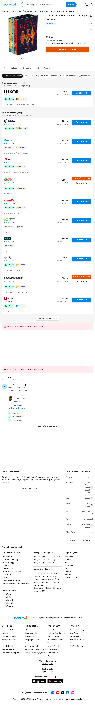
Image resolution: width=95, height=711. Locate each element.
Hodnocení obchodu (68, 76)
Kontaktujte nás (47, 664)
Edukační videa (53, 652)
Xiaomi (5, 577)
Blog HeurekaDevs (8, 649)
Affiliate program (53, 649)
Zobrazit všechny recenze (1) (47, 426)
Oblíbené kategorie (11, 552)
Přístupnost (6, 656)
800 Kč (65, 278)
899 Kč (65, 91)
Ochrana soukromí (31, 646)
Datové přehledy (54, 646)
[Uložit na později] (91, 30)
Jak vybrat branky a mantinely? (45, 560)
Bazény (67, 563)
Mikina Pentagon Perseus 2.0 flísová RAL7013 (47, 582)
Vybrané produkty (42, 569)
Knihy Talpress (8, 606)
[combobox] (43, 4)
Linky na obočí (8, 566)
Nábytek (68, 574)
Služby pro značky (54, 643)
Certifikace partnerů (77, 640)
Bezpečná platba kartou (33, 649)
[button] (14, 68)
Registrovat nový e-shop (56, 633)
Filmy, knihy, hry (16, 11)
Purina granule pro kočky (12, 571)
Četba (25, 11)
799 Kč (65, 200)
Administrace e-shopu (55, 630)
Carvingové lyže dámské (11, 580)
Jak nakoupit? (30, 630)
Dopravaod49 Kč (62, 124)
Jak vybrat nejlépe (42, 552)
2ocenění (23, 99)
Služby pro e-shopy (54, 636)
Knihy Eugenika (8, 600)
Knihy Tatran (7, 594)
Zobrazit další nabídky (47, 318)
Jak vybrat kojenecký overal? (44, 563)
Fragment (89, 477)
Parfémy (68, 560)
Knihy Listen (7, 597)
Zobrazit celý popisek (32, 488)
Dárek (21, 227)
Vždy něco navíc (77, 43)
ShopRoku (74, 633)
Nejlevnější (29, 76)
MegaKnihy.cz (23, 390)
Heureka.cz (5, 11)
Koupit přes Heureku (81, 178)
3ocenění (24, 128)
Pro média (5, 643)
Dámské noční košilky (10, 560)
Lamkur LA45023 (40, 591)
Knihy (30, 11)
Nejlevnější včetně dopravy (46, 76)
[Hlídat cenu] (91, 23)
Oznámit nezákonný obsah (11, 652)
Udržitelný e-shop (76, 646)
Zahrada (68, 571)
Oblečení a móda (71, 577)
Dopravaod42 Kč (62, 183)
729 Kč (65, 121)
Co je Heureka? (7, 630)
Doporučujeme (71, 552)
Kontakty (5, 633)
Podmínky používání (9, 636)
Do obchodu (81, 93)
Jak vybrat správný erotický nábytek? (47, 557)
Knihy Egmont (8, 603)
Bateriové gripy (8, 563)
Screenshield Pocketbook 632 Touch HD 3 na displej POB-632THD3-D (47, 588)
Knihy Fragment (39, 11)
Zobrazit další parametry (79, 540)
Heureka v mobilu (31, 633)
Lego (67, 568)
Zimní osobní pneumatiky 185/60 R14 (16, 583)
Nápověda (51, 656)
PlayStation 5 (69, 566)
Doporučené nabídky (14, 76)
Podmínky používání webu (72, 699)
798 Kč (65, 180)
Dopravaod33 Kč (62, 95)
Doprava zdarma (63, 203)
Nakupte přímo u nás (32, 640)
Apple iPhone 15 (70, 557)
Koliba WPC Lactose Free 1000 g (45, 576)
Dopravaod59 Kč (62, 143)
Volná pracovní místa (9, 640)
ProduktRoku (75, 636)
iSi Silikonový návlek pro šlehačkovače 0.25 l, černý (47, 579)
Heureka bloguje (8, 646)
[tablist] (33, 68)
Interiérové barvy (9, 557)
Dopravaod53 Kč (62, 223)
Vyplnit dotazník (47, 671)
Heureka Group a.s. (37, 699)
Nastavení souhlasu (32, 643)
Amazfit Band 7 (39, 585)
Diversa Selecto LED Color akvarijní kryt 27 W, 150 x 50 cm (47, 573)
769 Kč (65, 159)
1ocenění (22, 147)
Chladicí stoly (7, 574)
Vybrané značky (10, 590)
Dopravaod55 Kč (62, 261)
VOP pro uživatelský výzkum (35, 652)
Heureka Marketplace (55, 640)
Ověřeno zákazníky (77, 630)
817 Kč (65, 298)
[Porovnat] (91, 16)
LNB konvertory (8, 568)
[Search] (4, 68)
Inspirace (73, 643)
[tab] (14, 68)
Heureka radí (29, 636)
